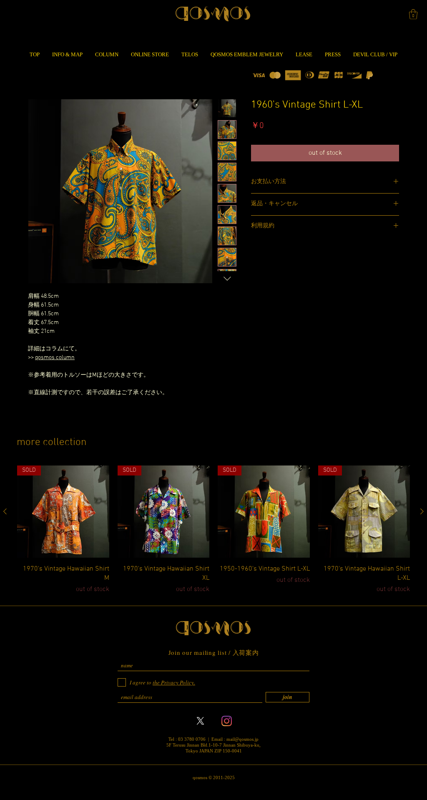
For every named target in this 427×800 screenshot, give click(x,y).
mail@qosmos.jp (242, 739)
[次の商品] (422, 511)
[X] (200, 721)
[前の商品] (5, 511)
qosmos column (55, 357)
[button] (413, 14)
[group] (213, 530)
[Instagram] (226, 721)
